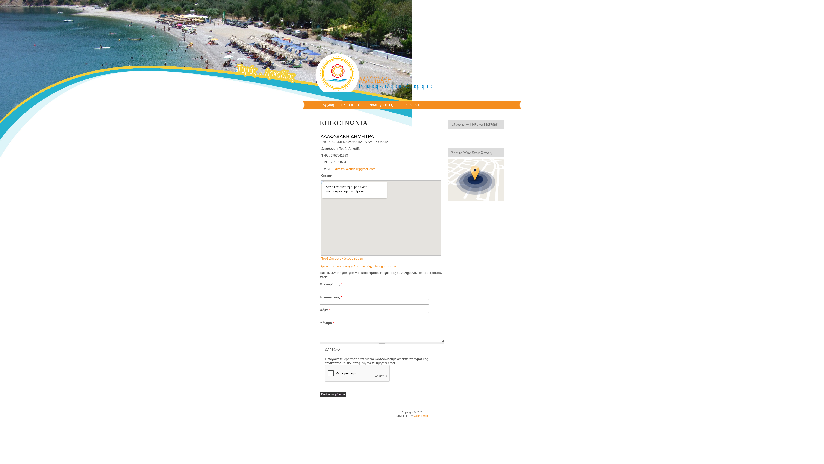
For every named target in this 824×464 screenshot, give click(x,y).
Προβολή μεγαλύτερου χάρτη (342, 258)
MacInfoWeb (420, 415)
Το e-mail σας (331, 297)
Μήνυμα (327, 323)
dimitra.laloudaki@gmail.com (355, 169)
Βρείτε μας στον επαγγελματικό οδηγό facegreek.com (358, 266)
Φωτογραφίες (381, 105)
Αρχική (328, 105)
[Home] (373, 96)
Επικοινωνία (410, 105)
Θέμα (325, 310)
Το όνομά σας (331, 284)
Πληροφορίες (352, 105)
